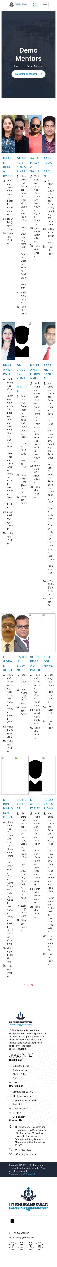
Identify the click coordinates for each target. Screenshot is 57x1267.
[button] (12, 1221)
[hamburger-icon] (45, 4)
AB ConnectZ (28, 1174)
